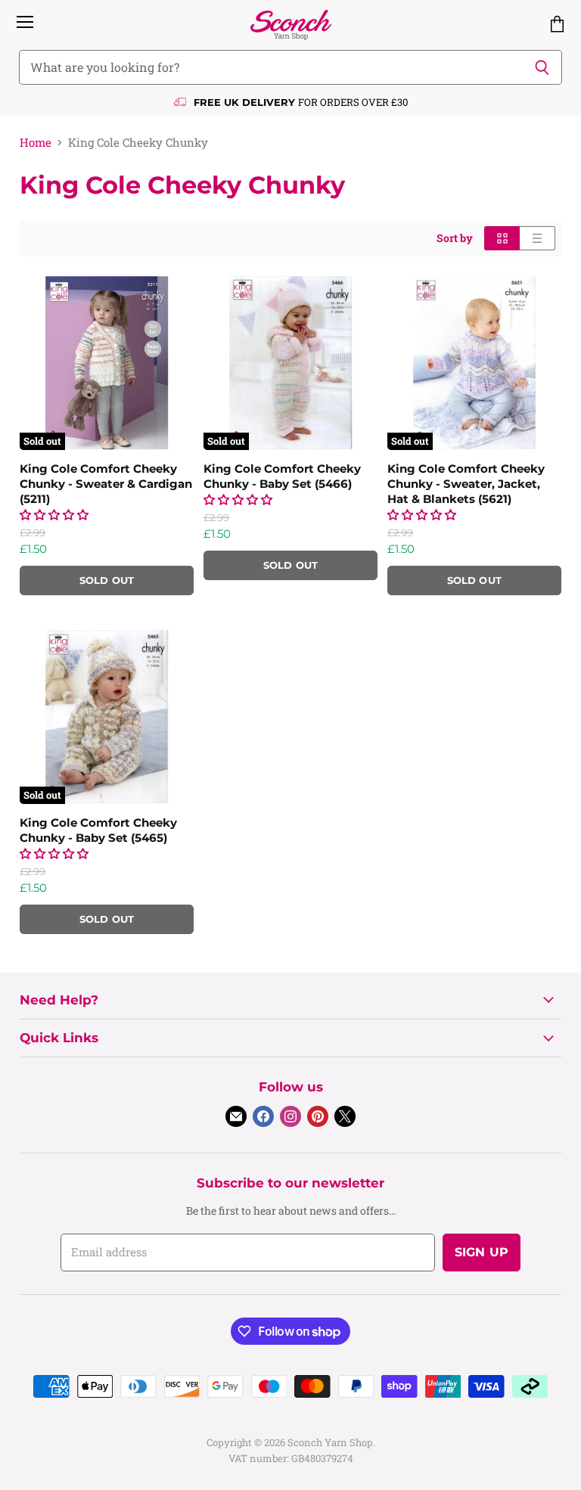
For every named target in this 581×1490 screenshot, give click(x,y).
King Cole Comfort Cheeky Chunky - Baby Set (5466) (282, 476)
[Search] (542, 67)
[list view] (537, 238)
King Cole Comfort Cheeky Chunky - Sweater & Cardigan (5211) (106, 483)
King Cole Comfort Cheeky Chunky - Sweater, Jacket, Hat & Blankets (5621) (466, 483)
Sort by (455, 238)
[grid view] (502, 238)
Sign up (481, 1252)
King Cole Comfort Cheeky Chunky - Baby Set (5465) (98, 830)
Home (35, 142)
